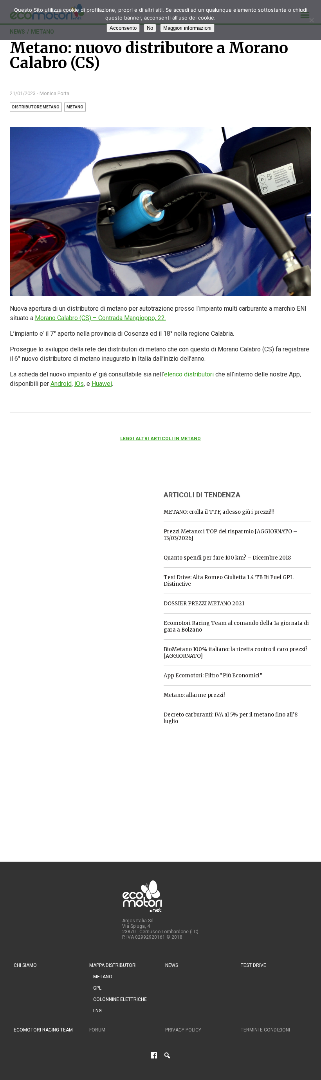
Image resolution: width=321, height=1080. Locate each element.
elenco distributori (189, 374)
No (150, 28)
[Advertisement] (68, 532)
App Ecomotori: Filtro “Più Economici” (213, 675)
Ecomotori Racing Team (43, 1030)
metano (75, 107)
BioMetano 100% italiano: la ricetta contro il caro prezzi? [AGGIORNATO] (236, 652)
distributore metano (36, 107)
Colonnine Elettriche (120, 999)
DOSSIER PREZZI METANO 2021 (204, 603)
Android (61, 383)
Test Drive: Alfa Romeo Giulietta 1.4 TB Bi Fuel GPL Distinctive (229, 580)
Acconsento (123, 28)
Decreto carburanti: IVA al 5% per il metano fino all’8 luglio (231, 718)
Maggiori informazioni (187, 28)
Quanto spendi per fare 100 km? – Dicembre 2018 (227, 557)
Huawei (102, 383)
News (171, 965)
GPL (97, 988)
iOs (79, 383)
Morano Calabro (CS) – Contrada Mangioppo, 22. (100, 318)
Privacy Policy (183, 1030)
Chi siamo (25, 965)
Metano (102, 976)
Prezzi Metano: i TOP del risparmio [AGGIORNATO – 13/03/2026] (230, 535)
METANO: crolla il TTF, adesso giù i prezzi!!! (219, 512)
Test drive (253, 965)
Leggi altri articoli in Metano (160, 438)
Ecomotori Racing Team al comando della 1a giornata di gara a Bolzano (236, 626)
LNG (97, 1010)
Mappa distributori (113, 965)
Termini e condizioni (265, 1030)
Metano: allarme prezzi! (194, 695)
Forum (97, 1030)
